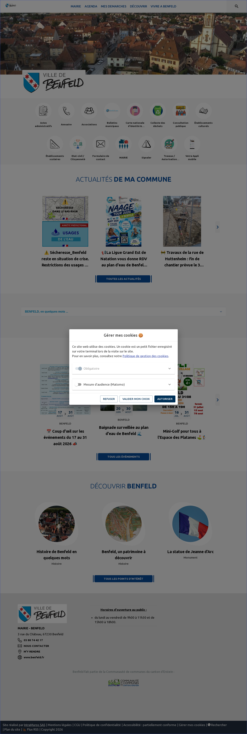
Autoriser (165, 398)
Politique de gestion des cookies (145, 356)
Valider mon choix (136, 398)
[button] (123, 368)
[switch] (76, 384)
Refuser (109, 398)
